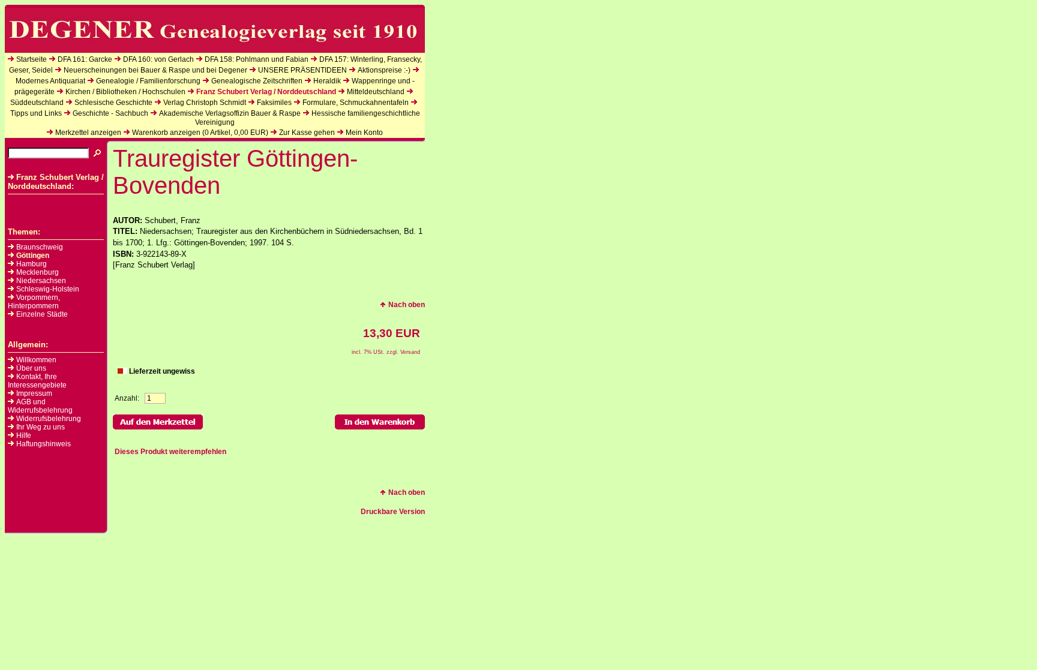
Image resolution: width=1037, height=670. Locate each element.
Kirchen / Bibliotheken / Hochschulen (125, 92)
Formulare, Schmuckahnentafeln (355, 102)
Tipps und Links (36, 113)
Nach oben (406, 305)
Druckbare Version (393, 511)
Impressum (34, 393)
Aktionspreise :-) (384, 70)
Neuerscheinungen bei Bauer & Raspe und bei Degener (155, 70)
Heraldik (327, 81)
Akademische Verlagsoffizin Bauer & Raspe (230, 113)
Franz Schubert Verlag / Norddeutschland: (56, 182)
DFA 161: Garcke (85, 59)
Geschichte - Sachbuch (110, 113)
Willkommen (36, 360)
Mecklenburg (37, 272)
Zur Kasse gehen (307, 132)
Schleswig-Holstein (47, 289)
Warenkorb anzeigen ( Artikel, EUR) (200, 132)
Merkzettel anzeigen (88, 132)
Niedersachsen (41, 281)
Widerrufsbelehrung (48, 418)
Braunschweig (39, 247)
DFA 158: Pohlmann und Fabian (256, 59)
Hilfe (23, 435)
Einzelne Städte (42, 314)
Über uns (31, 368)
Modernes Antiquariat (50, 81)
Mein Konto (364, 132)
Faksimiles (274, 102)
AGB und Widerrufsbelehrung (40, 406)
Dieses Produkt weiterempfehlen (170, 451)
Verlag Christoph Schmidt (204, 102)
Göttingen (32, 255)
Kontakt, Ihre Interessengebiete (37, 380)
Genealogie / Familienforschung (148, 81)
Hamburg (31, 264)
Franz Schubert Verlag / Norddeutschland (266, 92)
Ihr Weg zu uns (40, 427)
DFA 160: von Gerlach (158, 59)
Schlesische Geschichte (113, 102)
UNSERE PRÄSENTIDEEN (302, 70)
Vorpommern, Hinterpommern (34, 301)
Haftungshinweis (43, 444)
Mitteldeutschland (375, 92)
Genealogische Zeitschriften (256, 81)
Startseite (31, 59)
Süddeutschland (37, 102)
